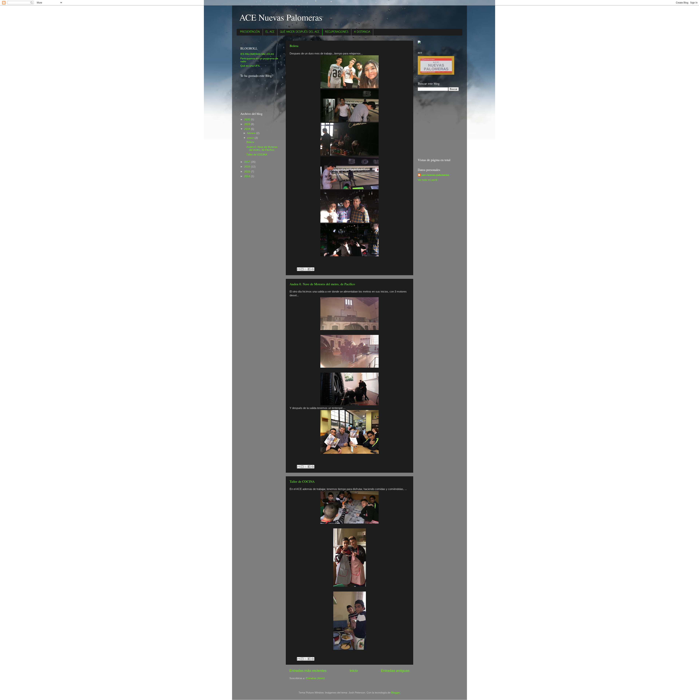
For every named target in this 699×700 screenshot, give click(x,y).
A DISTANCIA (362, 32)
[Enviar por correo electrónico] (299, 269)
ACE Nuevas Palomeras (280, 17)
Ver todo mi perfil (427, 180)
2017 (247, 162)
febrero (251, 133)
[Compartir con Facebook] (309, 269)
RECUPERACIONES (336, 32)
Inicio (354, 671)
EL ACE (270, 32)
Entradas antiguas (395, 671)
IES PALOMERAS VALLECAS (257, 54)
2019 (247, 124)
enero (251, 138)
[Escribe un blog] (302, 269)
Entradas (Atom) (315, 678)
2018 (247, 129)
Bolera (294, 45)
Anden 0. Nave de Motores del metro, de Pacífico (322, 284)
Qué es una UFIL (250, 65)
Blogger (395, 692)
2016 (247, 166)
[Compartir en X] (305, 269)
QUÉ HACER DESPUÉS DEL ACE (299, 32)
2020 (247, 119)
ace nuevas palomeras (435, 175)
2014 (247, 176)
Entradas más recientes (308, 671)
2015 (247, 171)
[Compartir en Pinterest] (312, 269)
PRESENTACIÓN (250, 32)
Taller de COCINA (302, 481)
